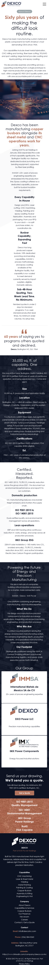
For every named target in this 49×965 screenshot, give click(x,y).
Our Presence (24, 914)
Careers (24, 919)
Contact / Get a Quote (24, 922)
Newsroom (24, 916)
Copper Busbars (24, 911)
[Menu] (44, 4)
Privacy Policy (24, 964)
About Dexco (24, 905)
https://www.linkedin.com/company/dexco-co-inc (24, 954)
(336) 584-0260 (27, 937)
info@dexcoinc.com (27, 931)
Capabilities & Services (24, 908)
